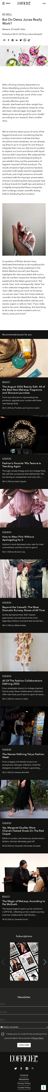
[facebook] (8, 40)
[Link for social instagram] (27, 1069)
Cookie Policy (24, 1087)
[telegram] (29, 40)
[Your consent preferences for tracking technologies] (43, 1087)
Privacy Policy (38, 1038)
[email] (4, 40)
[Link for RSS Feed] (32, 1068)
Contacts (24, 1075)
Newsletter (24, 1079)
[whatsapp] (25, 40)
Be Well (7, 14)
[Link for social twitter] (15, 1069)
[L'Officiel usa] (24, 3)
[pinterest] (12, 40)
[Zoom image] (24, 229)
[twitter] (21, 40)
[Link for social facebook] (21, 1069)
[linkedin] (17, 40)
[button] (45, 962)
